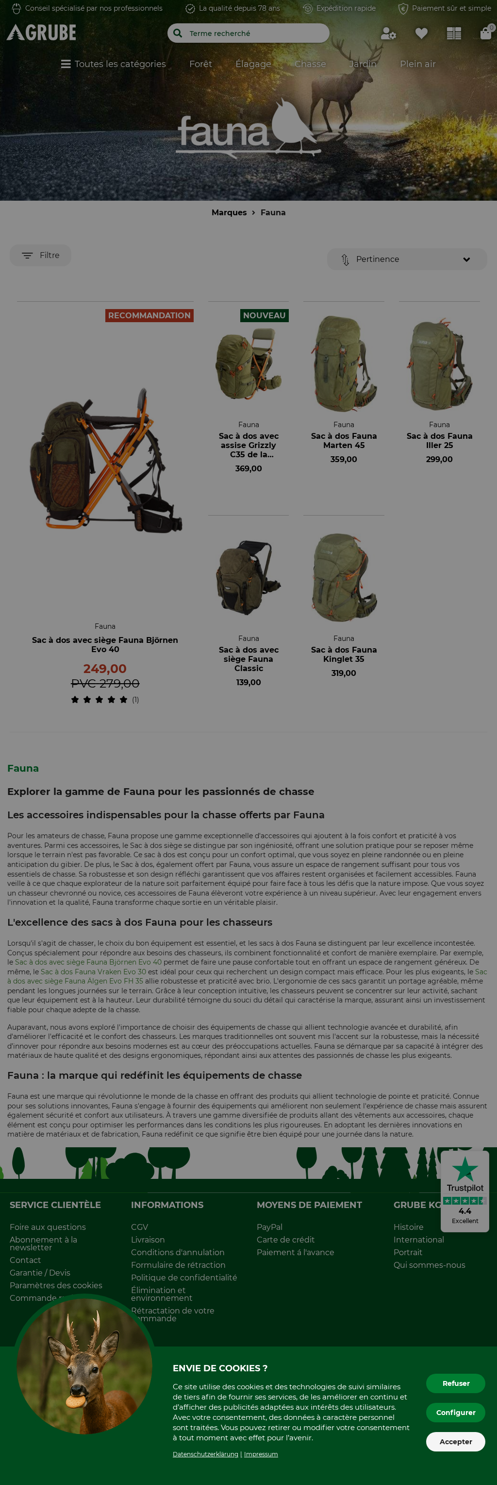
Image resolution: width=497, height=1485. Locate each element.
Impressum (261, 1454)
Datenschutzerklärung (205, 1454)
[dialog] (248, 742)
